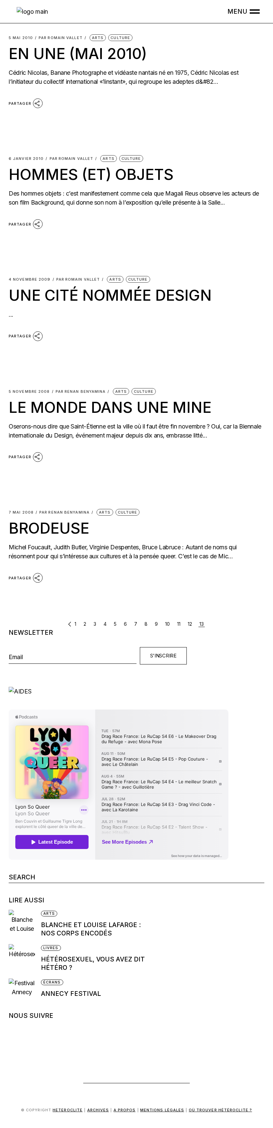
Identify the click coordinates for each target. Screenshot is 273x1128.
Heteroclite (68, 1110)
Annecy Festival (72, 994)
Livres (51, 947)
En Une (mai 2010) (78, 53)
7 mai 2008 (21, 512)
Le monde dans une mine (110, 407)
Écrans (52, 982)
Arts (98, 37)
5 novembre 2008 (29, 391)
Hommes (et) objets (91, 174)
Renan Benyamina (81, 391)
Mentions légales (162, 1110)
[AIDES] (136, 691)
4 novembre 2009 (30, 279)
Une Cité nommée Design (110, 295)
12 (190, 624)
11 (178, 624)
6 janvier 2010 (26, 159)
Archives (98, 1110)
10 (167, 624)
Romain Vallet (61, 38)
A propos (125, 1110)
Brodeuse (49, 528)
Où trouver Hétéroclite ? (220, 1110)
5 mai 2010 (21, 38)
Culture (120, 37)
